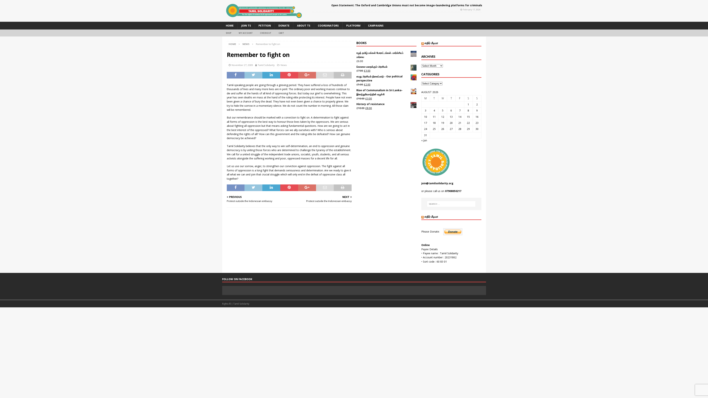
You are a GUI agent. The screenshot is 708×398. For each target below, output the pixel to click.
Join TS (246, 25)
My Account (246, 33)
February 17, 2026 (471, 9)
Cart (281, 33)
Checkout (265, 33)
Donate (283, 25)
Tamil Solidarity (266, 65)
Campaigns (376, 25)
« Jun (424, 140)
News (284, 65)
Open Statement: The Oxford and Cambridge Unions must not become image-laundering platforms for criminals (406, 5)
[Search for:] (451, 204)
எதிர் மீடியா (431, 43)
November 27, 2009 (242, 65)
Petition (264, 25)
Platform (353, 25)
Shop (229, 33)
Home (230, 25)
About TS (303, 25)
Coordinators (328, 25)
